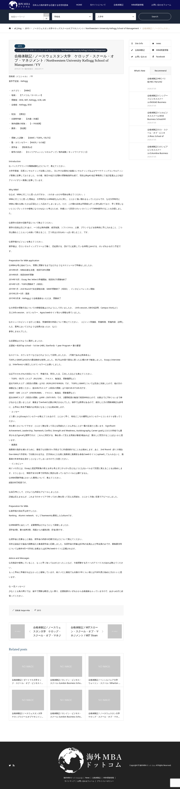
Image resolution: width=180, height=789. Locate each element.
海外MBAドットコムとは (73, 777)
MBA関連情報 (137, 4)
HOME (79, 4)
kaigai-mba (25, 610)
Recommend (160, 70)
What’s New (139, 70)
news (158, 43)
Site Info (139, 43)
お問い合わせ (141, 56)
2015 (20, 46)
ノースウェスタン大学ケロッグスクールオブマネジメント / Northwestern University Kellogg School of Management (60, 50)
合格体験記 (118, 4)
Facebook (160, 56)
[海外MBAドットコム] (90, 771)
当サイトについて (98, 4)
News (87, 777)
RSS (14, 765)
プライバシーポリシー (105, 781)
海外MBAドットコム (147, 765)
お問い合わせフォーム (161, 4)
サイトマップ (70, 781)
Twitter (10, 765)
